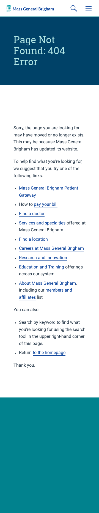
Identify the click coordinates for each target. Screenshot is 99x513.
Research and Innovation (43, 257)
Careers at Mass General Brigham (51, 248)
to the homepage (49, 352)
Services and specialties (42, 223)
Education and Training (41, 267)
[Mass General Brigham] (30, 8)
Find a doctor (32, 213)
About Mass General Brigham (47, 283)
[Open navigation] (88, 8)
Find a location (33, 239)
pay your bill (45, 204)
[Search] (73, 8)
